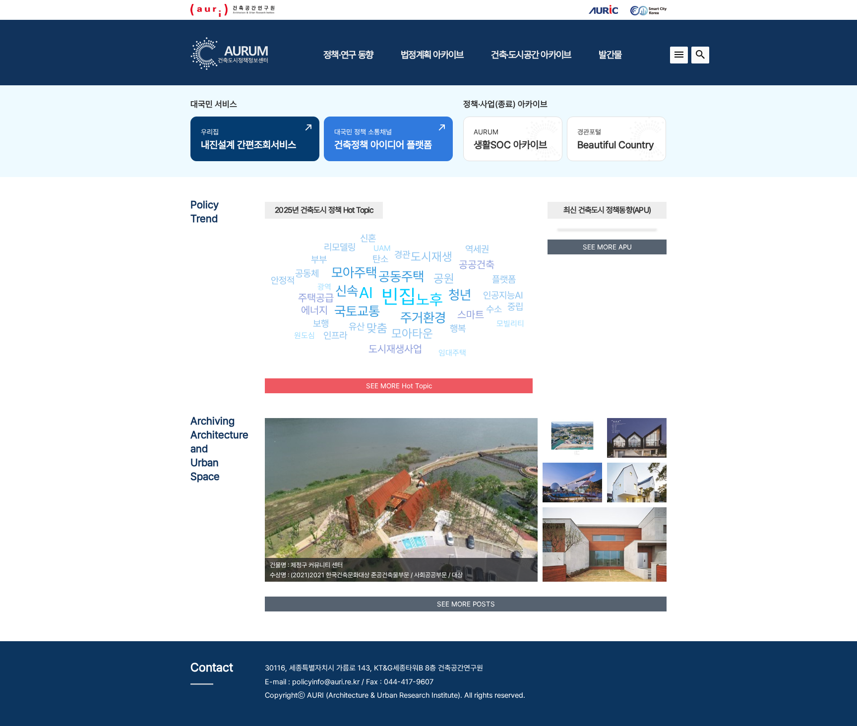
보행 (321, 323)
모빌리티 (510, 323)
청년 (459, 294)
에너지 (314, 310)
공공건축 (476, 264)
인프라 (335, 335)
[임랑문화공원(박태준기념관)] (572, 438)
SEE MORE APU (607, 247)
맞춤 (377, 328)
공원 (443, 278)
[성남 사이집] (637, 482)
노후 (429, 299)
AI (366, 293)
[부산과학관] (572, 482)
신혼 (368, 238)
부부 (319, 259)
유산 (357, 326)
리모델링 (340, 247)
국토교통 (357, 311)
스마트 (470, 314)
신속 (346, 291)
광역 (324, 287)
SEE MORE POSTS (466, 604)
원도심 (304, 335)
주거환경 (423, 317)
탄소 (380, 258)
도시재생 (431, 256)
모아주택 (354, 272)
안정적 (283, 280)
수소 (494, 308)
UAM (382, 248)
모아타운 (412, 333)
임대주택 (452, 353)
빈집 (398, 296)
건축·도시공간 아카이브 (531, 54)
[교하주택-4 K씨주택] (605, 544)
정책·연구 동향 (348, 54)
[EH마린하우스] (637, 438)
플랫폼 (504, 279)
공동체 (307, 273)
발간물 (610, 54)
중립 (515, 306)
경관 (402, 254)
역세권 (477, 248)
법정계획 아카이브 (432, 54)
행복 (458, 328)
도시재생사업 (395, 349)
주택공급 (316, 298)
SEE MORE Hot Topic (399, 386)
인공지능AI (503, 295)
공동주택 (401, 276)
